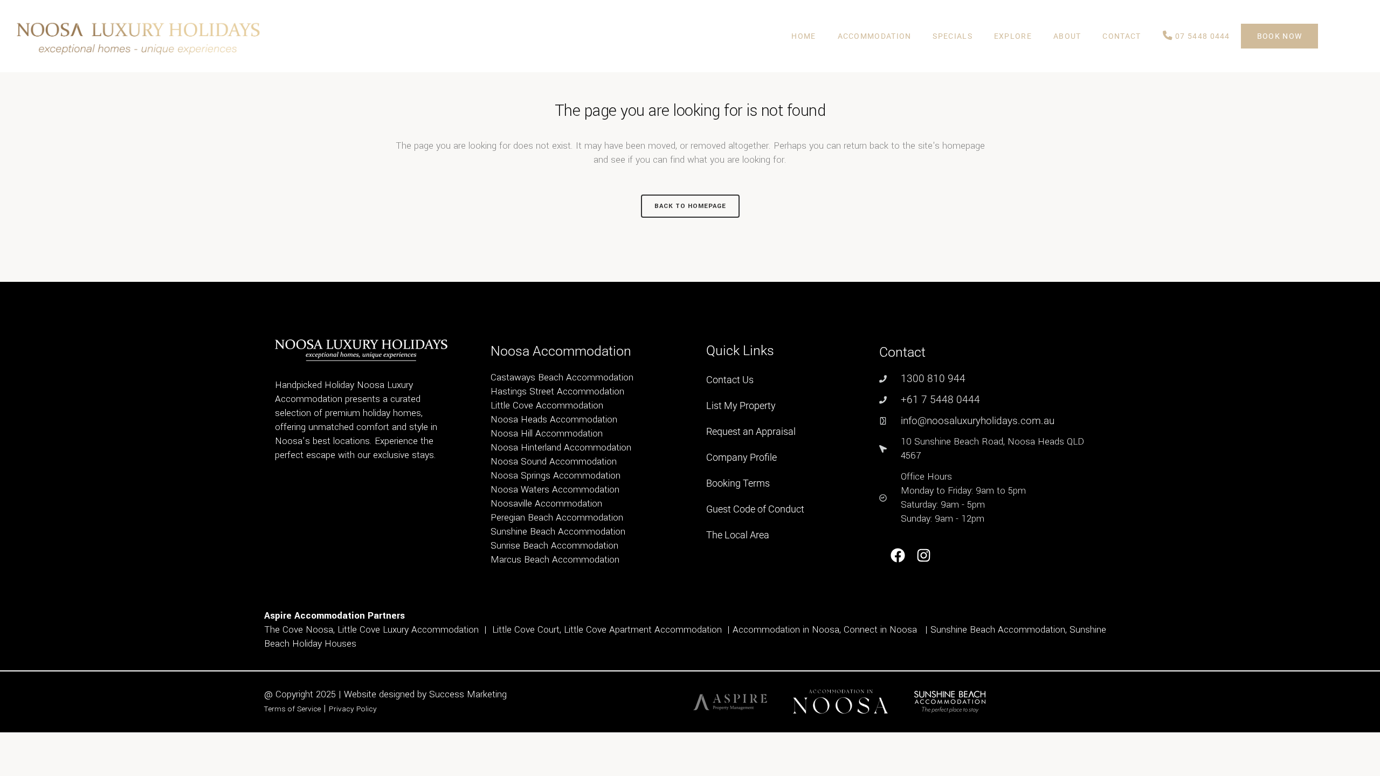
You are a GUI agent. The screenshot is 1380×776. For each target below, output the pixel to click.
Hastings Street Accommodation (557, 391)
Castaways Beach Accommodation (562, 377)
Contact (1121, 36)
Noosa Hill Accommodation (547, 433)
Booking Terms (738, 483)
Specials (952, 36)
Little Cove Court (526, 629)
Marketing (487, 694)
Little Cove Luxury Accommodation (408, 629)
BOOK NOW (1279, 36)
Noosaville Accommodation (546, 503)
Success (448, 694)
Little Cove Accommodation (547, 405)
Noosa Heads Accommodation (554, 419)
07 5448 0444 (1201, 36)
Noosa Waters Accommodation (555, 489)
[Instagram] (924, 555)
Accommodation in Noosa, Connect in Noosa (825, 629)
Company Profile (741, 457)
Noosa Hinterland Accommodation (561, 447)
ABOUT (1067, 36)
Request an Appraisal (751, 431)
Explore (1013, 36)
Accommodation (875, 36)
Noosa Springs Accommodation (555, 475)
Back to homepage (690, 206)
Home (803, 36)
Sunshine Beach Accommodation (558, 531)
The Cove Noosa (298, 629)
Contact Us (730, 379)
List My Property (741, 405)
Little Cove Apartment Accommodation (643, 629)
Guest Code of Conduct (755, 509)
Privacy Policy (353, 709)
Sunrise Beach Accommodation (554, 545)
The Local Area (737, 535)
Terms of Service (292, 709)
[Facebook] (898, 555)
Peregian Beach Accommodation (557, 517)
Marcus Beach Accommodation (555, 559)
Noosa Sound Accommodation (554, 461)
